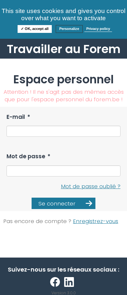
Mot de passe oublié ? (90, 186)
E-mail (18, 117)
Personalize (69, 29)
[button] (63, 203)
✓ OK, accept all (35, 29)
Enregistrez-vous (95, 221)
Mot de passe (28, 156)
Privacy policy (98, 29)
